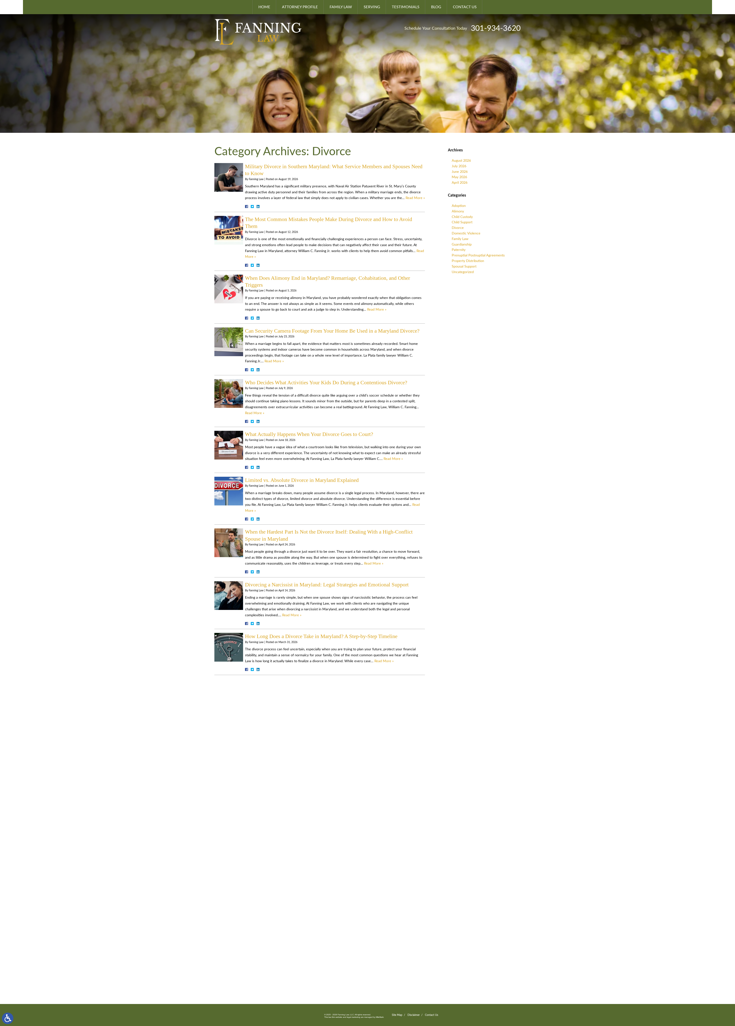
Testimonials (405, 7)
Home (264, 7)
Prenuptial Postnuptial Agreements (478, 255)
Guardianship (462, 244)
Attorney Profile (300, 7)
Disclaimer (414, 1015)
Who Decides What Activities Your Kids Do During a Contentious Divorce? (326, 382)
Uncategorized (463, 272)
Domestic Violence (466, 233)
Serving (372, 7)
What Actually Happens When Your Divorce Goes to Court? (309, 434)
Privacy (246, 964)
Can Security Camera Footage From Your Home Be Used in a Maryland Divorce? (332, 331)
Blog (436, 7)
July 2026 (459, 166)
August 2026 (461, 160)
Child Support (462, 222)
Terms (254, 964)
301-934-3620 (496, 28)
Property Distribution (468, 261)
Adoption (459, 206)
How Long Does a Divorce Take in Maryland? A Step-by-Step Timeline (321, 636)
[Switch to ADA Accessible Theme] (7, 1018)
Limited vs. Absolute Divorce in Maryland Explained (302, 480)
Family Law (341, 7)
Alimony (458, 211)
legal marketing (353, 1017)
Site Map (397, 1015)
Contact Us (465, 7)
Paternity (459, 250)
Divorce (458, 228)
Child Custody (462, 217)
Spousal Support (464, 266)
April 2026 (459, 182)
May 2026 (459, 177)
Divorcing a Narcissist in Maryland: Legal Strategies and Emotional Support (327, 585)
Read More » (415, 198)
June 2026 (460, 172)
